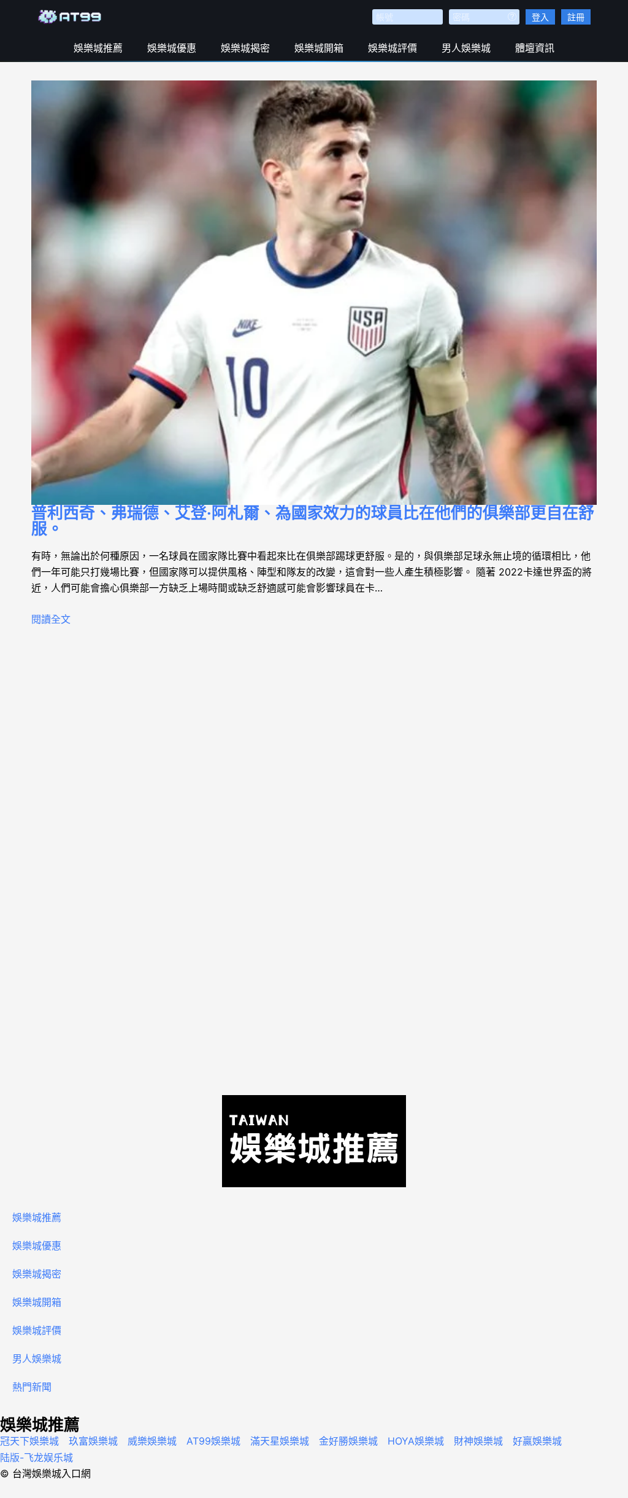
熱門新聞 (32, 1387)
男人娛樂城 (466, 48)
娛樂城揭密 (245, 48)
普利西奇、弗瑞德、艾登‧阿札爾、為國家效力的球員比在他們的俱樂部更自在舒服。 (312, 520)
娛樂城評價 (392, 48)
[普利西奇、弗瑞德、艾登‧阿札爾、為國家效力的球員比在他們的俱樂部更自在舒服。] (314, 292)
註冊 (575, 17)
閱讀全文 (51, 619)
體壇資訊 (534, 48)
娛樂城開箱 (318, 48)
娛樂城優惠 (171, 48)
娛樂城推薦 (98, 48)
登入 (540, 17)
